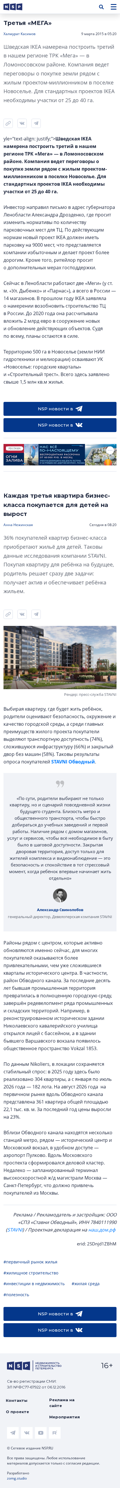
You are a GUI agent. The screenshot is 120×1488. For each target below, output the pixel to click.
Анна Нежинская (18, 524)
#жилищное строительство (30, 1273)
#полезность (16, 1294)
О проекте (17, 1411)
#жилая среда (86, 1283)
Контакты (16, 1400)
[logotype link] (17, 6)
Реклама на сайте (62, 1402)
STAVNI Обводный (73, 762)
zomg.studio (17, 1478)
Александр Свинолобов (60, 909)
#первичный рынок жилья (30, 1262)
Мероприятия (64, 1417)
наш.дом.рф (101, 1230)
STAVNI (14, 1230)
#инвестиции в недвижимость (34, 1283)
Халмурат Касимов (19, 33)
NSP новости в (55, 408)
